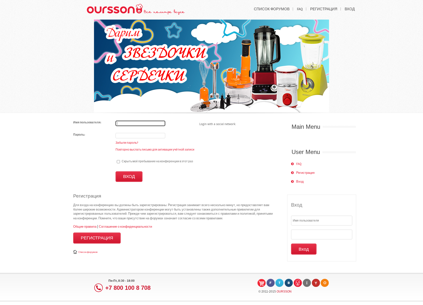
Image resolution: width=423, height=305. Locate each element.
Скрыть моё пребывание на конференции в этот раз (157, 161)
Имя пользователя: (87, 123)
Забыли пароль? (127, 142)
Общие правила (84, 226)
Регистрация (97, 238)
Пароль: (79, 135)
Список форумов (87, 252)
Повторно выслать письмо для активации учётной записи (155, 149)
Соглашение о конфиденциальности (125, 226)
